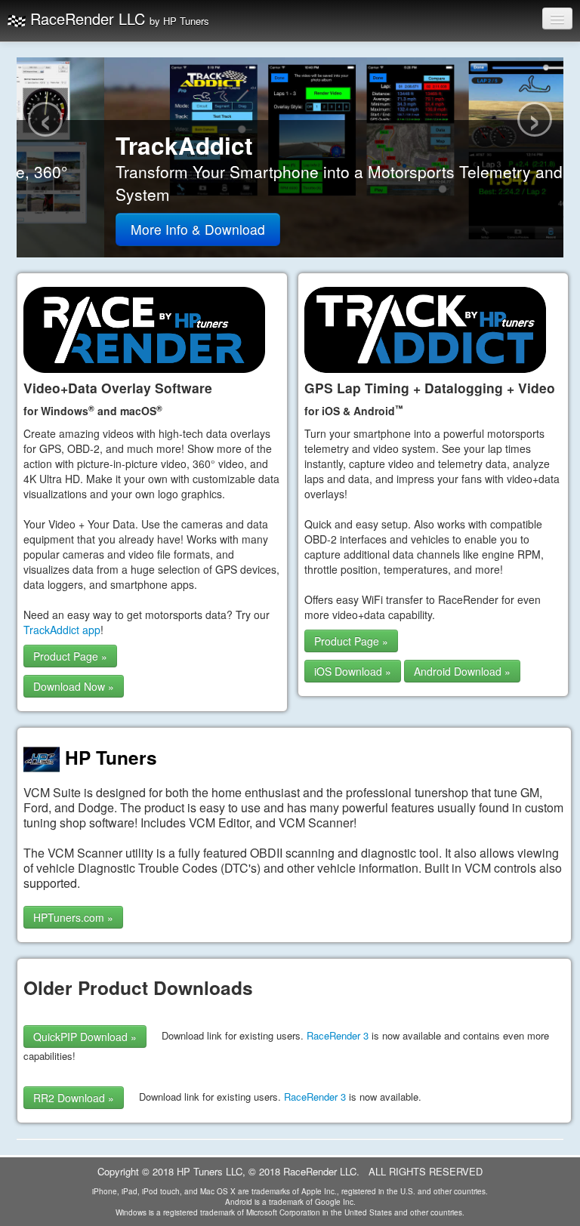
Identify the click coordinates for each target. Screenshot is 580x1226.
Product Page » (70, 656)
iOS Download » (352, 671)
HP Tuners (108, 757)
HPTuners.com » (73, 917)
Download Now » (73, 686)
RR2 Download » (73, 1097)
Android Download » (462, 671)
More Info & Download (110, 229)
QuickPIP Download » (85, 1036)
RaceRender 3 (338, 1035)
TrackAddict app (61, 629)
